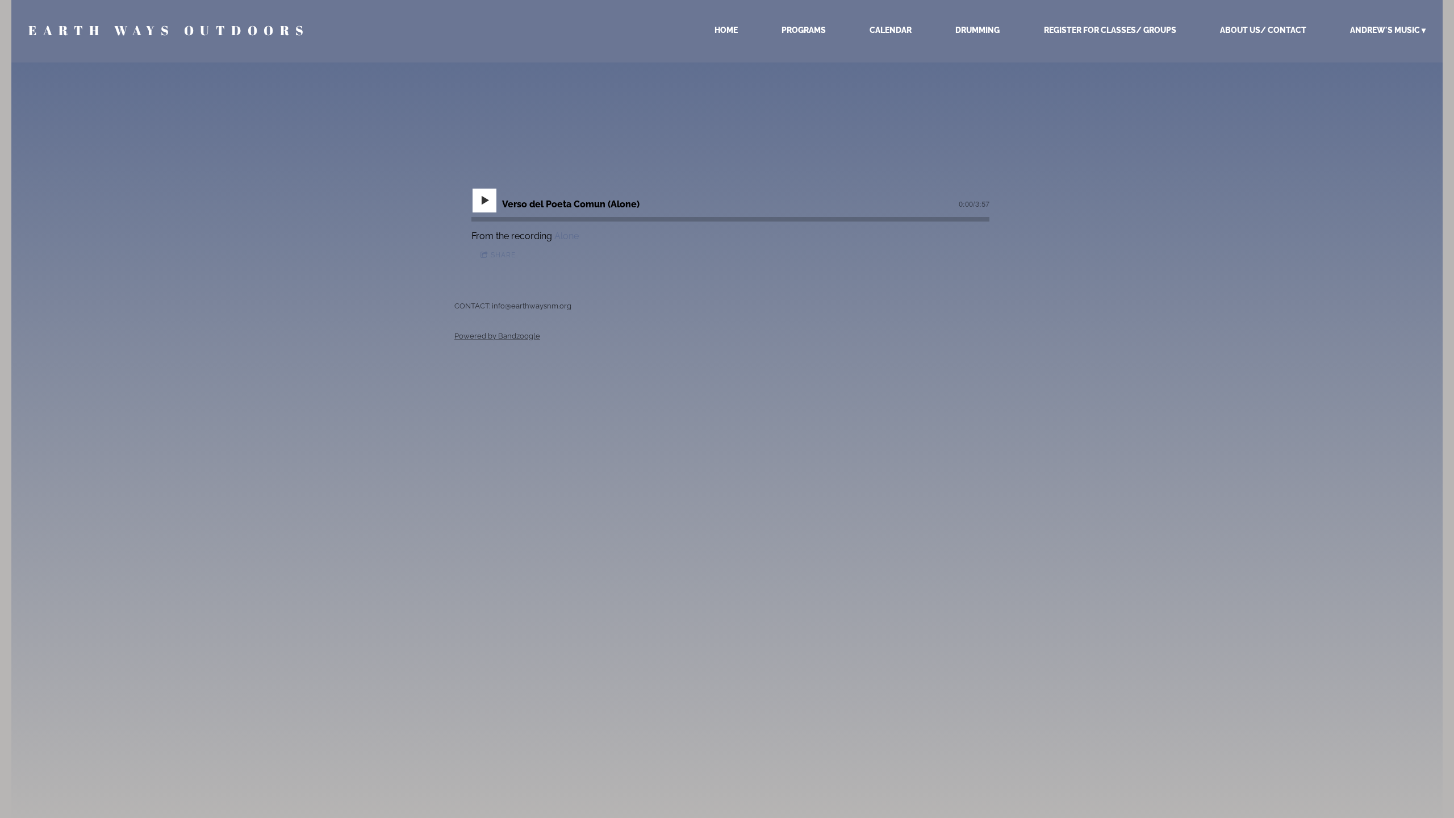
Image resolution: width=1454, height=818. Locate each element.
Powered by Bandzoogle (497, 335)
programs (804, 30)
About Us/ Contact (1263, 30)
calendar (891, 30)
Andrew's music (1385, 30)
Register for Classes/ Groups (1110, 30)
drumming (977, 30)
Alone (566, 236)
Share (503, 255)
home (726, 30)
